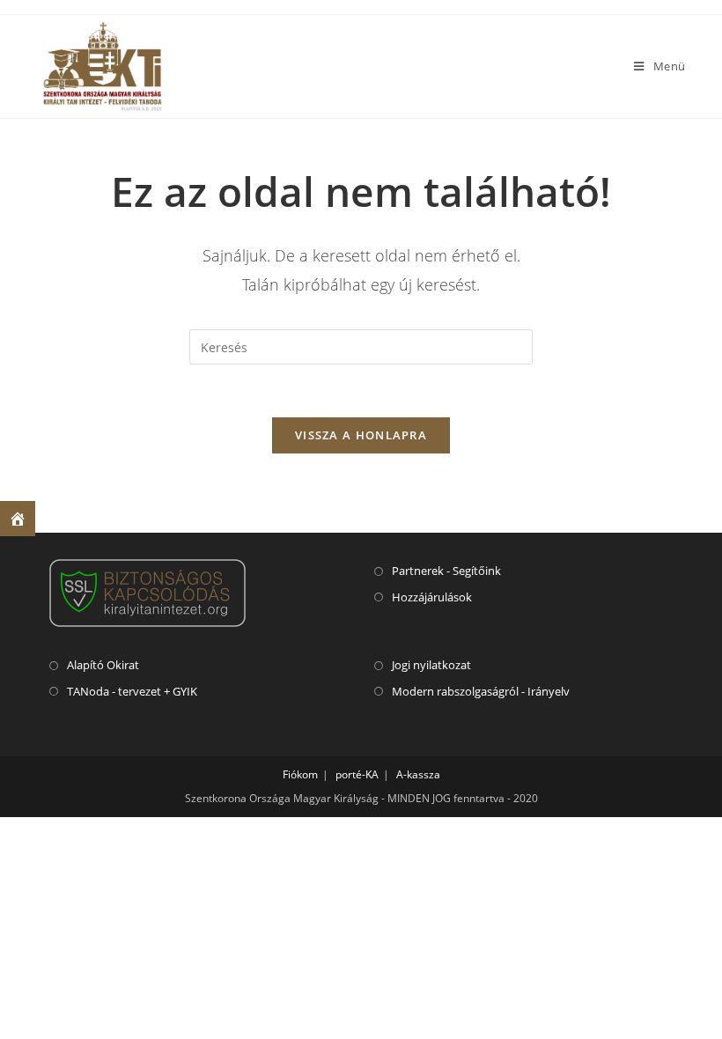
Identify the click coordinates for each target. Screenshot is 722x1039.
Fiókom (300, 774)
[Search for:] (361, 345)
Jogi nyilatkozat (431, 665)
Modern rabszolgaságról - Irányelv (481, 691)
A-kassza (418, 774)
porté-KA (357, 774)
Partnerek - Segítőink (446, 570)
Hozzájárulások (432, 597)
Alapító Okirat (103, 665)
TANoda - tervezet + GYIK (132, 691)
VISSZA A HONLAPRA (361, 435)
